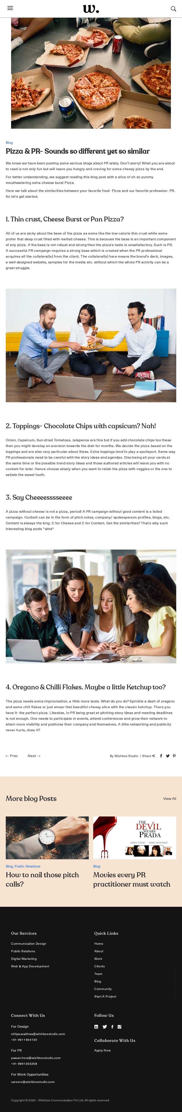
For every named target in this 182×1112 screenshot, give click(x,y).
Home (98, 944)
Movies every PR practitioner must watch (131, 879)
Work (98, 959)
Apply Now (102, 1050)
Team (98, 974)
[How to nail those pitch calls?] (47, 837)
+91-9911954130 (24, 1040)
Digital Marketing (24, 959)
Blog (9, 142)
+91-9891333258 (24, 1064)
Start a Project (105, 996)
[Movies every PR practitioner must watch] (134, 837)
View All (169, 799)
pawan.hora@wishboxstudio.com (36, 1058)
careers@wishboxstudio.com (33, 1082)
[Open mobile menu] (11, 9)
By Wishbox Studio (124, 756)
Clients (99, 966)
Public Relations (27, 866)
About (98, 951)
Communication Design (28, 944)
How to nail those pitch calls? (42, 879)
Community (103, 989)
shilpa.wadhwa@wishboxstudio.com (38, 1034)
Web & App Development (30, 966)
